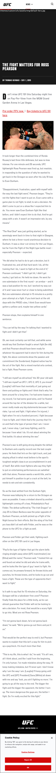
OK (28, 768)
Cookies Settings (28, 752)
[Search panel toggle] (52, 4)
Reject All (28, 760)
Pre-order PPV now (13, 111)
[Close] (52, 738)
